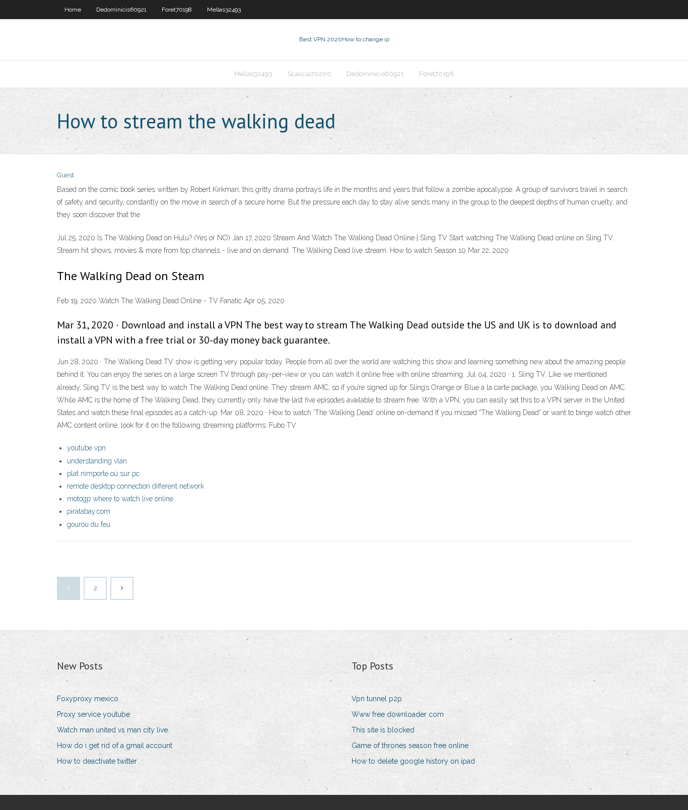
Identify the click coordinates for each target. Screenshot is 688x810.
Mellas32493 (224, 9)
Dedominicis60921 (121, 9)
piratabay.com (88, 511)
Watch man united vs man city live (112, 730)
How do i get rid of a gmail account (114, 745)
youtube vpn (86, 448)
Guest (65, 175)
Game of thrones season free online (410, 745)
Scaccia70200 (309, 74)
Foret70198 (177, 9)
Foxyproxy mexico (87, 699)
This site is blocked (383, 730)
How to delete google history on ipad (413, 761)
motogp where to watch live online (120, 499)
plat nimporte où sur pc (103, 473)
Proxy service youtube (93, 714)
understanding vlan (97, 461)
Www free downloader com (398, 714)
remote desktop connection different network (135, 486)
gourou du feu (88, 524)
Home (72, 9)
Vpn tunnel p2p (377, 699)
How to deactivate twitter (97, 761)
